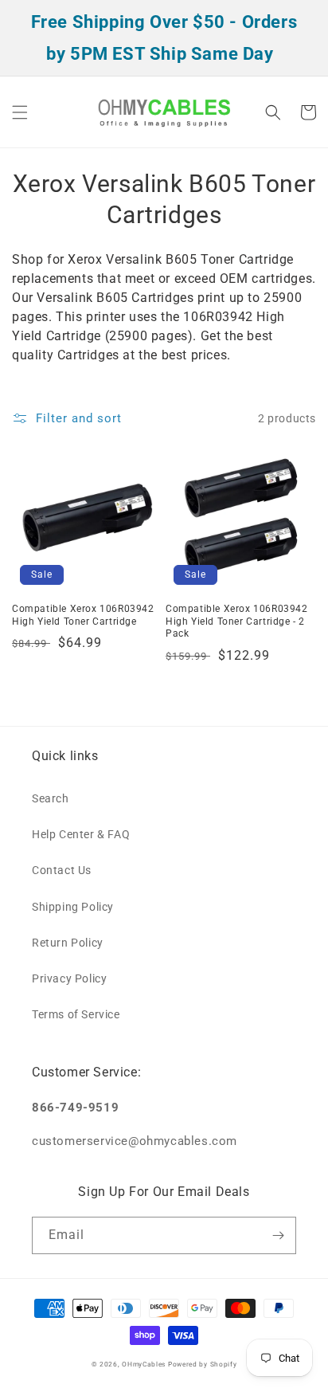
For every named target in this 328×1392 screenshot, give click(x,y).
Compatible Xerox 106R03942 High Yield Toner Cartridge (83, 615)
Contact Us (62, 870)
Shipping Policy (73, 906)
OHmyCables (144, 1364)
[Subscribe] (277, 1235)
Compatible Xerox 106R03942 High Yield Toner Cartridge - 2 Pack (237, 621)
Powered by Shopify (202, 1364)
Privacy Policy (69, 978)
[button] (19, 112)
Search (50, 798)
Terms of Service (76, 1014)
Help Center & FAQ (81, 834)
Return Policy (67, 942)
